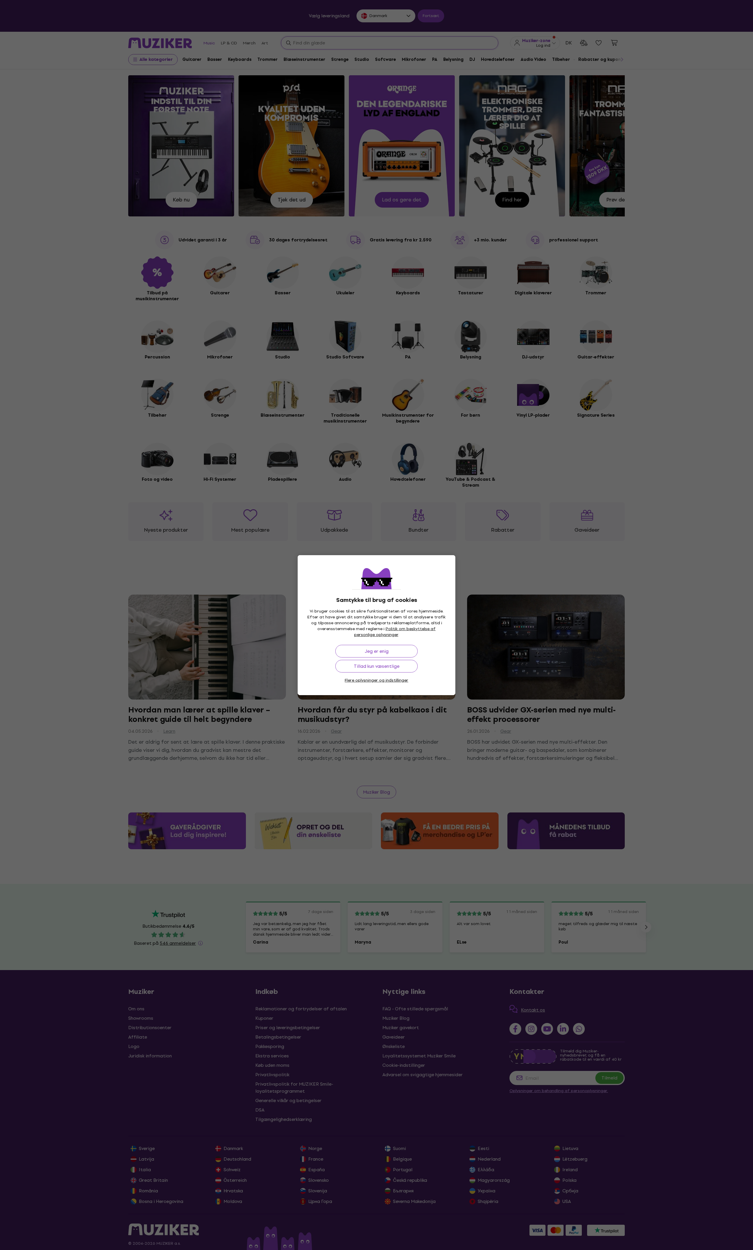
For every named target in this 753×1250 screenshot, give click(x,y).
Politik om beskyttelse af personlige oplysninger (395, 631)
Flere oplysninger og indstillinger (376, 680)
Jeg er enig (377, 651)
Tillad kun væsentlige (376, 666)
